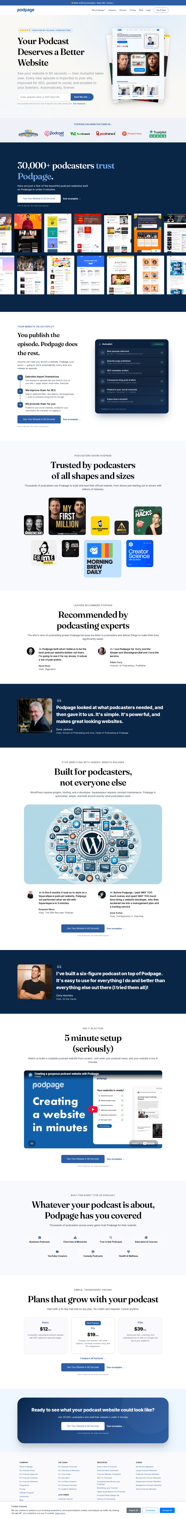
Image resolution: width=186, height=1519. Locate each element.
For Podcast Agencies (28, 1474)
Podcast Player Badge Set (108, 1495)
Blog (141, 10)
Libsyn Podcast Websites (146, 1470)
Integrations (24, 1485)
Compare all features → (93, 1358)
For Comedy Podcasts (67, 1485)
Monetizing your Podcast (107, 1488)
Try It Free (161, 10)
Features (112, 10)
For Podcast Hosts (27, 1470)
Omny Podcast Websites (146, 1489)
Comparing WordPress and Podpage (108, 1483)
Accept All (167, 1510)
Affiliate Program (26, 1493)
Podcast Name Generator (108, 1470)
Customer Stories (65, 1499)
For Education (64, 1478)
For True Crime (64, 1474)
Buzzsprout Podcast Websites (148, 1478)
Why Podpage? (98, 10)
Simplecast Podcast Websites (148, 1482)
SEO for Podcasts (104, 1478)
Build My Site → (82, 97)
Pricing (133, 10)
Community (24, 1496)
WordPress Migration (144, 1467)
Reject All (133, 1510)
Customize (150, 1510)
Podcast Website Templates (109, 1474)
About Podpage (26, 1467)
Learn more (60, 1513)
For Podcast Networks (28, 1482)
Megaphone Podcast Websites (149, 1485)
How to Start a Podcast (107, 1467)
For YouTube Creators (67, 1482)
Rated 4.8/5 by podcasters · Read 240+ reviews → (94, 3)
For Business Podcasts (67, 1467)
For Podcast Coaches (28, 1478)
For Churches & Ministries (69, 1470)
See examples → (80, 104)
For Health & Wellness (67, 1489)
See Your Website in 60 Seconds (39, 198)
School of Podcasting (106, 1499)
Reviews (123, 10)
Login (148, 10)
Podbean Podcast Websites (147, 1474)
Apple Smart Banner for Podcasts (111, 1492)
